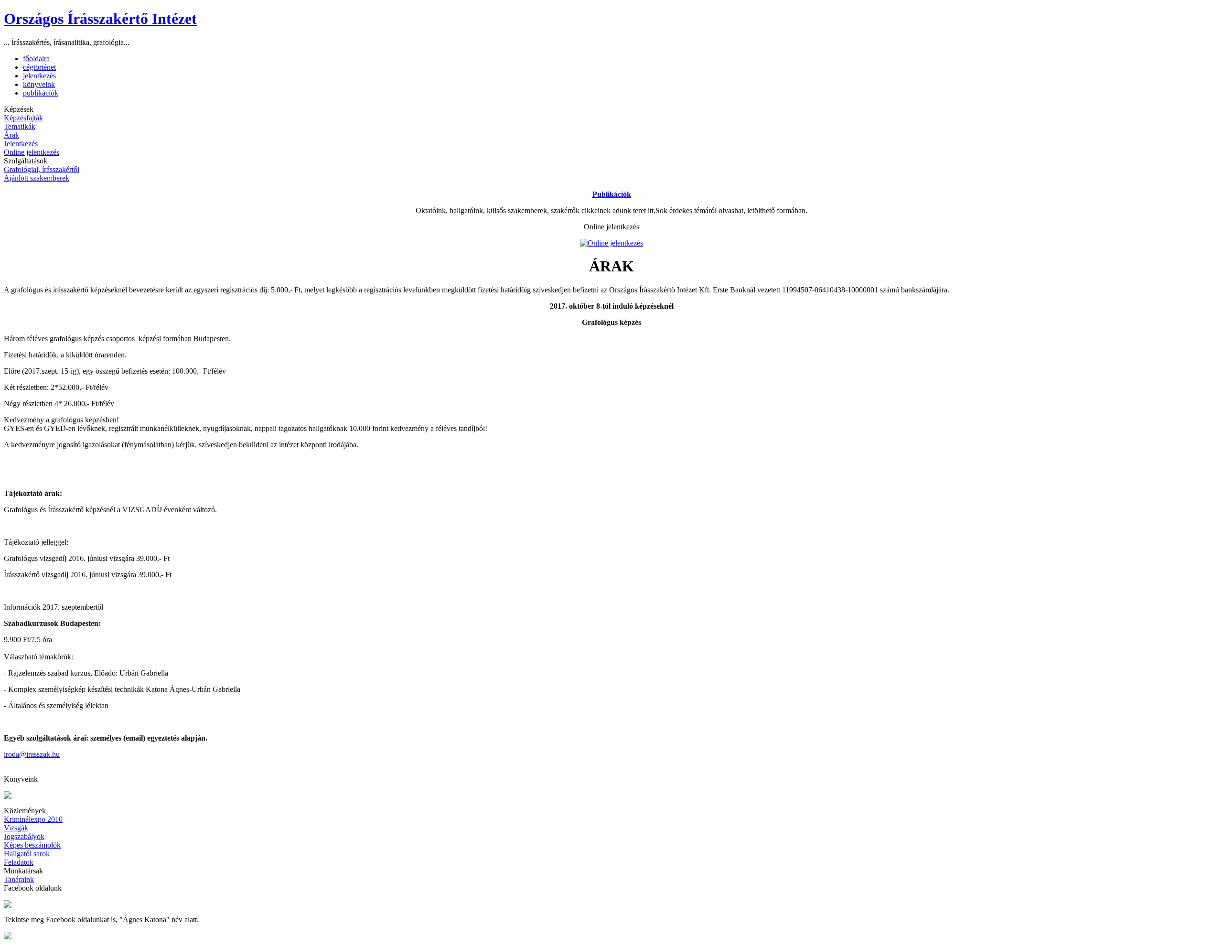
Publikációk (611, 194)
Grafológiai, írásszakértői (41, 169)
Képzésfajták (23, 118)
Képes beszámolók (32, 845)
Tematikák (19, 126)
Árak (11, 135)
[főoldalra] (7, 937)
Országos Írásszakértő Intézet (100, 18)
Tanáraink (19, 879)
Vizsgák (16, 828)
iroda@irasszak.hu (32, 754)
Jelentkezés (21, 144)
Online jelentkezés (31, 152)
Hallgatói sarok (27, 854)
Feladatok (18, 862)
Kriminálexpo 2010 (33, 819)
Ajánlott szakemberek (36, 178)
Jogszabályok (24, 836)
